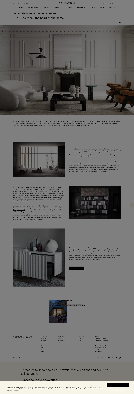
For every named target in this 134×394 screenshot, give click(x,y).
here (38, 388)
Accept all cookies (118, 385)
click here (16, 390)
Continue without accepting (118, 390)
